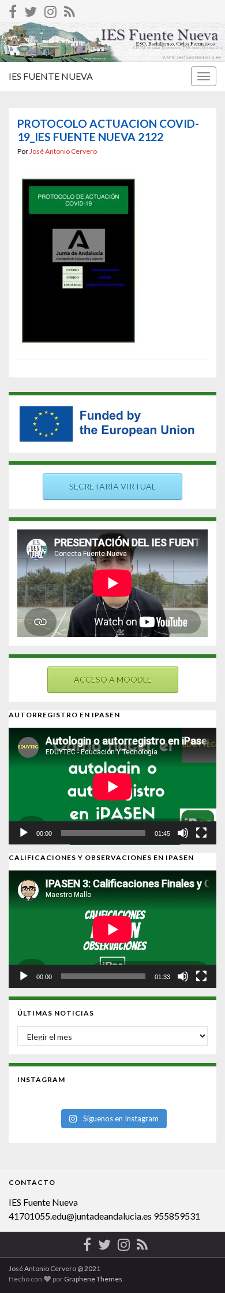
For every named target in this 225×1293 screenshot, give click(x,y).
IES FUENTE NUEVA (51, 76)
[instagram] (50, 9)
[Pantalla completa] (201, 833)
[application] (112, 786)
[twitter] (30, 9)
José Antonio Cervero (63, 151)
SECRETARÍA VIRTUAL (112, 486)
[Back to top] (199, 1267)
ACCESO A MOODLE (113, 679)
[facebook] (13, 9)
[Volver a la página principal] (112, 42)
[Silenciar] (183, 833)
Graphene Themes (93, 1279)
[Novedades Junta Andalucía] (69, 9)
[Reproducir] (23, 833)
